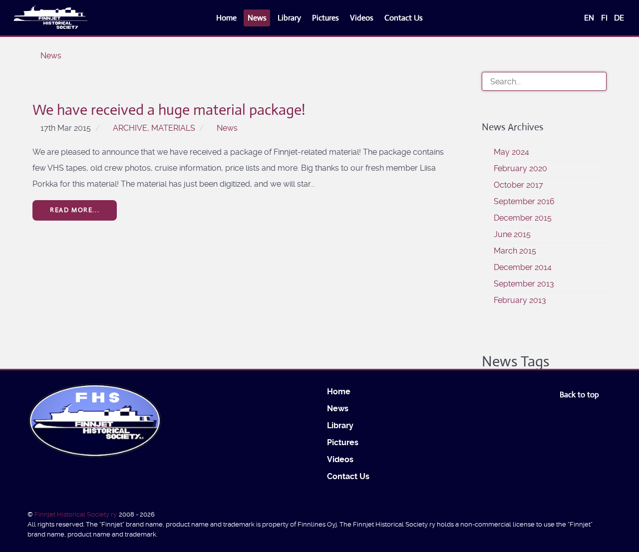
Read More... (74, 210)
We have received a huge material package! (168, 109)
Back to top (580, 394)
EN (590, 17)
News (227, 128)
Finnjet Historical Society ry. (76, 514)
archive (130, 128)
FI (605, 17)
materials (173, 128)
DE (619, 17)
